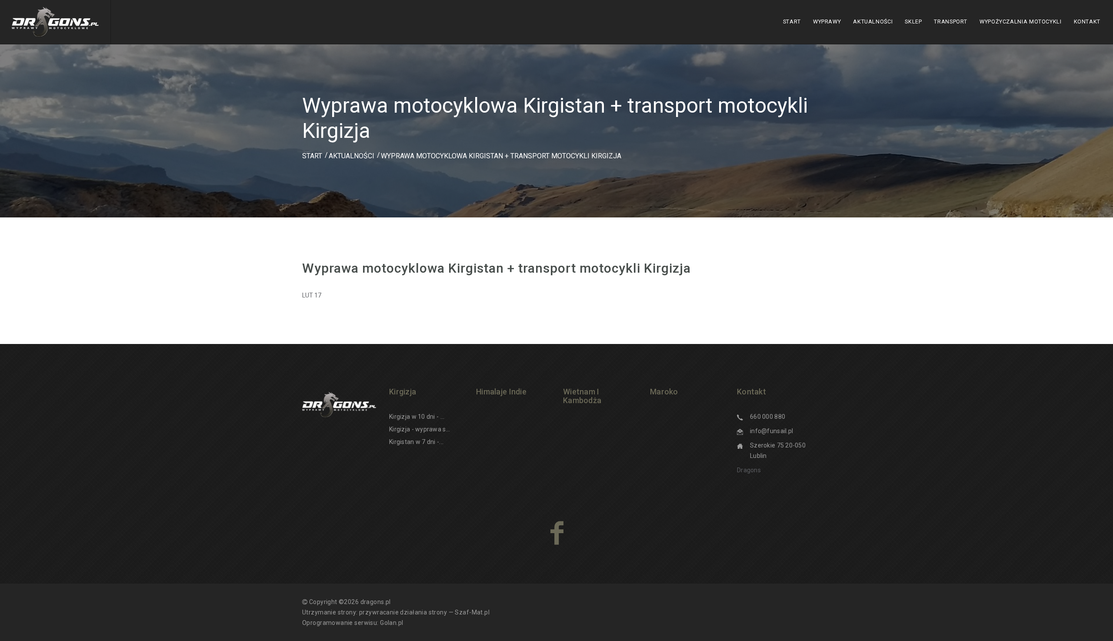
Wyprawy (827, 21)
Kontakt (1087, 21)
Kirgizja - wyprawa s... (419, 429)
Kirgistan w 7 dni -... (416, 441)
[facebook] (557, 532)
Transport (950, 21)
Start (792, 21)
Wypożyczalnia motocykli (1021, 21)
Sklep (913, 21)
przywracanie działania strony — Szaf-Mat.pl (424, 612)
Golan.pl (391, 622)
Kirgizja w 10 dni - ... (416, 416)
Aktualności (873, 21)
